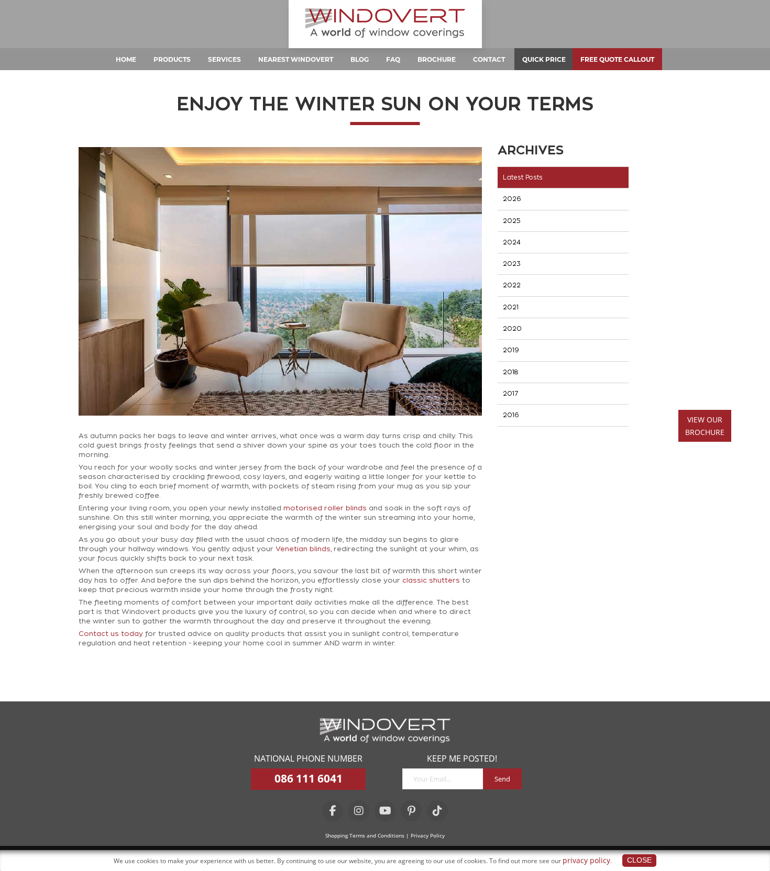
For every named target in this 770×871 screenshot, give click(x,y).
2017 (510, 393)
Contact (489, 59)
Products (172, 59)
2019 (511, 350)
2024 (512, 242)
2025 (511, 221)
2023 (512, 264)
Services (224, 59)
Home (126, 59)
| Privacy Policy (425, 835)
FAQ (393, 59)
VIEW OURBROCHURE (704, 426)
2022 (512, 285)
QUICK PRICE (544, 59)
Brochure (436, 59)
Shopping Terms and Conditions (364, 835)
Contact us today (111, 633)
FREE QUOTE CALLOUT (617, 59)
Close (639, 860)
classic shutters (431, 580)
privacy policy (586, 860)
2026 (512, 199)
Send (502, 779)
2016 (511, 415)
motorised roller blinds (325, 508)
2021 (511, 307)
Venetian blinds (303, 548)
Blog (359, 59)
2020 (512, 329)
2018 (510, 372)
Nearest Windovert (295, 59)
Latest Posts (523, 177)
